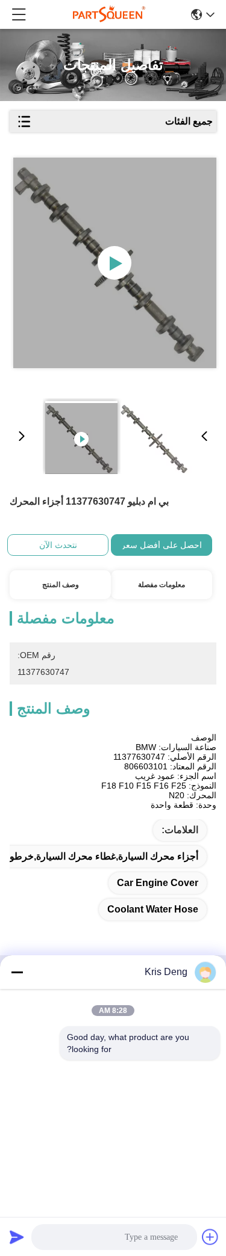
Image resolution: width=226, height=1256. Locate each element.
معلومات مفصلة (161, 584)
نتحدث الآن (58, 545)
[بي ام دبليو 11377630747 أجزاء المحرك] (115, 263)
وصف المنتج (60, 584)
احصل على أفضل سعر (161, 545)
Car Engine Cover (157, 883)
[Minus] (17, 972)
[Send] (17, 1237)
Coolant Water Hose (152, 909)
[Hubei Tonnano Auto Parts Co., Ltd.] (109, 14)
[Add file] (210, 1237)
